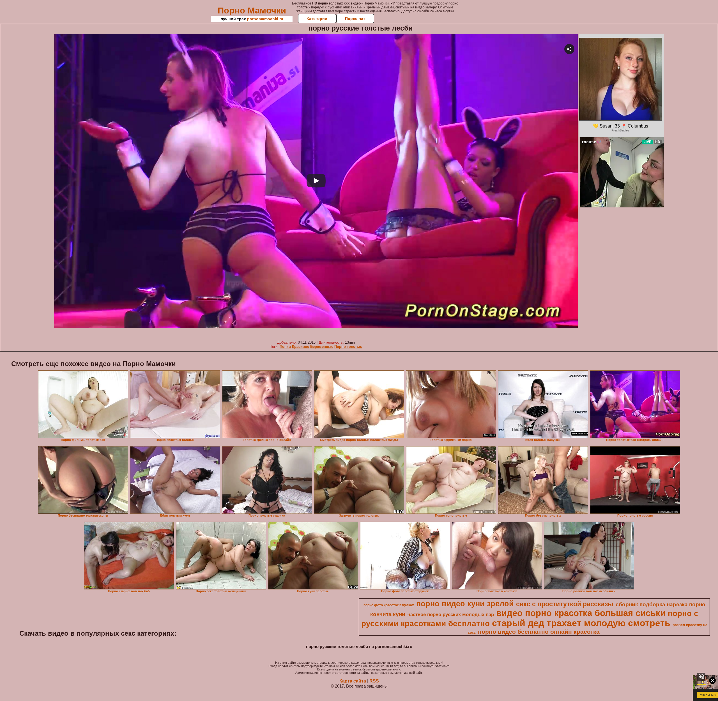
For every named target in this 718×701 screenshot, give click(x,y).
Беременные (321, 346)
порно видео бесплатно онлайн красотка (539, 631)
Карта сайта (352, 681)
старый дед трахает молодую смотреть (581, 623)
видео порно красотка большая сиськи (581, 613)
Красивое (300, 346)
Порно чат (355, 18)
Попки (285, 346)
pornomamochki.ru (265, 19)
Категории (317, 18)
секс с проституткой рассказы (564, 604)
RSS (374, 681)
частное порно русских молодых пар (451, 614)
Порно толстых (348, 346)
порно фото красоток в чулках (388, 605)
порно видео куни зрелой (465, 604)
